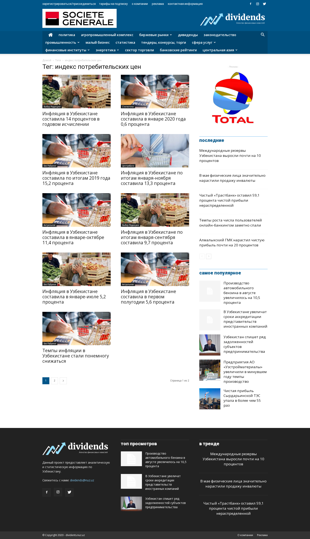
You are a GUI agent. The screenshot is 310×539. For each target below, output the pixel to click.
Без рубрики (50, 165)
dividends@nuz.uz (82, 480)
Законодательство (220, 35)
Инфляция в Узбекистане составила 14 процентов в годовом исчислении (71, 119)
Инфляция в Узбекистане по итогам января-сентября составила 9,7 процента (152, 237)
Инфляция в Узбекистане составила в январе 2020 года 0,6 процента (153, 119)
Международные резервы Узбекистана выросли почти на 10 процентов (230, 155)
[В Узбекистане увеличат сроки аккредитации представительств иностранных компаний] (209, 319)
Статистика (125, 42)
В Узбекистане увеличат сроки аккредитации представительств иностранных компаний (245, 319)
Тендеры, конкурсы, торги (163, 42)
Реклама (158, 3)
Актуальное (49, 225)
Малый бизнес (98, 42)
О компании (140, 3)
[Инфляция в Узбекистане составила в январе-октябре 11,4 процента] (76, 210)
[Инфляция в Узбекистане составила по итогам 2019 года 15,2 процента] (76, 151)
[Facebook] (250, 4)
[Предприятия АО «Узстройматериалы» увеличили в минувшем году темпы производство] (209, 370)
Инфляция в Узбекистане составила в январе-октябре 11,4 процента (73, 237)
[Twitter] (264, 4)
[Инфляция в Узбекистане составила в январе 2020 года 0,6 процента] (155, 91)
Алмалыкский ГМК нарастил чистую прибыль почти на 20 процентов (231, 242)
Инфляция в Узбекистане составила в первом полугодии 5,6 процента (148, 296)
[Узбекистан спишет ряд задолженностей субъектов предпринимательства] (209, 345)
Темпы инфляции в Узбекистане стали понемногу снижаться (75, 356)
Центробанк (128, 165)
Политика (67, 35)
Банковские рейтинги (178, 50)
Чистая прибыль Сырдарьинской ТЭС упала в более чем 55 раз (242, 398)
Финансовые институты (65, 50)
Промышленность (60, 42)
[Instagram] (257, 4)
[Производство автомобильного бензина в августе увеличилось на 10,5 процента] (209, 291)
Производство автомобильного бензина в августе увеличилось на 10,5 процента (242, 293)
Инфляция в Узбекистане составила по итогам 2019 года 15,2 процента (76, 178)
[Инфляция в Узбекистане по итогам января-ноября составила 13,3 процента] (155, 151)
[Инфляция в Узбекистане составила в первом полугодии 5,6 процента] (155, 269)
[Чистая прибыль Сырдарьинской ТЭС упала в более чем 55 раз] (209, 398)
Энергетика (106, 50)
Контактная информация (185, 3)
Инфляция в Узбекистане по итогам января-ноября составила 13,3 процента (152, 178)
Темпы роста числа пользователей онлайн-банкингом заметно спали (230, 223)
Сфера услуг (202, 42)
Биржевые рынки (153, 35)
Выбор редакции (52, 106)
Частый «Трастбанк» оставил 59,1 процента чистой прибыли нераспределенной (229, 200)
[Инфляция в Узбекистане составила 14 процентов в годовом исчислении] (76, 91)
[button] (262, 35)
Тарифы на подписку (113, 3)
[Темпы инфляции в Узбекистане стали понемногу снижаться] (76, 328)
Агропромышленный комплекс (107, 35)
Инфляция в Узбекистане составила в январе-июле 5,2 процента (74, 296)
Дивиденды (188, 35)
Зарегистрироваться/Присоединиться (69, 3)
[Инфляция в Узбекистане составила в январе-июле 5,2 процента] (76, 269)
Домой (46, 60)
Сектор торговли (139, 50)
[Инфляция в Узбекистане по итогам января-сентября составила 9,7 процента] (155, 210)
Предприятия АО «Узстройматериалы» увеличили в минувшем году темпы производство (245, 372)
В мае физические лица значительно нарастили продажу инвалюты (232, 178)
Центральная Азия (218, 50)
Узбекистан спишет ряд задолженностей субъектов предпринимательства (165, 503)
